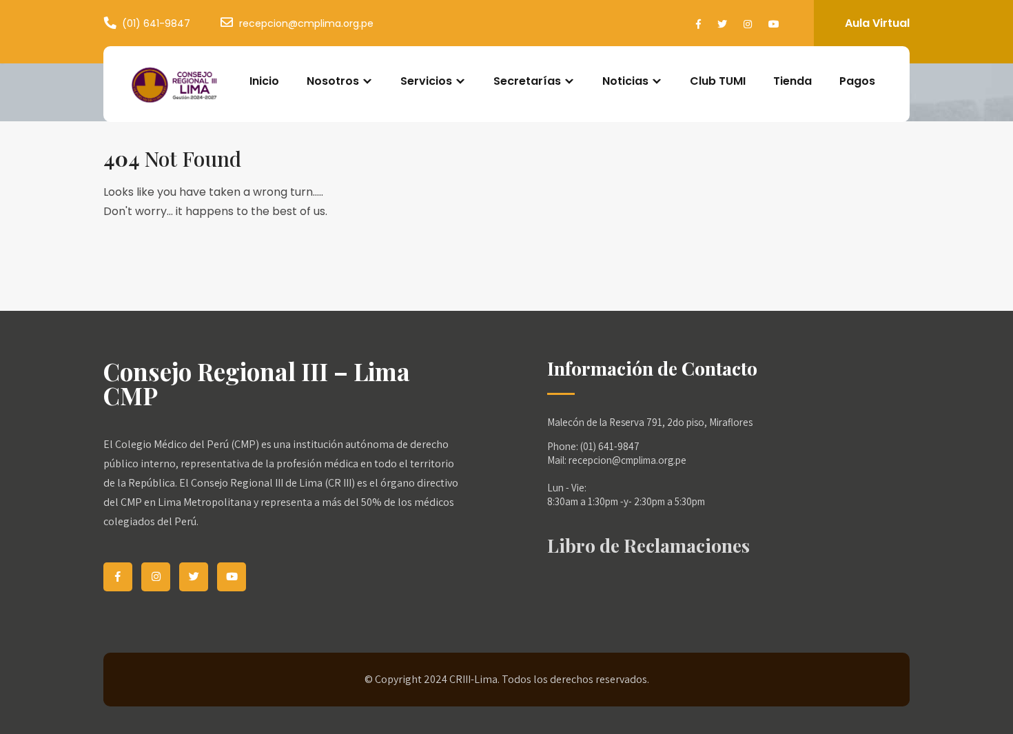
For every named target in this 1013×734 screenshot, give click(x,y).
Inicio (264, 81)
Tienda (792, 81)
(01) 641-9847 (156, 23)
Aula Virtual (877, 23)
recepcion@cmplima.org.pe (306, 23)
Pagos (857, 81)
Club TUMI (718, 81)
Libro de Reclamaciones (648, 545)
